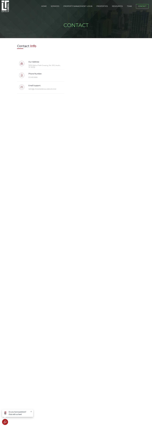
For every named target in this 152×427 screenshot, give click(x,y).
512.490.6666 (32, 77)
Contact (142, 6)
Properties (102, 6)
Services (55, 6)
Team (129, 6)
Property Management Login (77, 6)
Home (44, 6)
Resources (117, 6)
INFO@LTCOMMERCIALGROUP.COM (42, 89)
